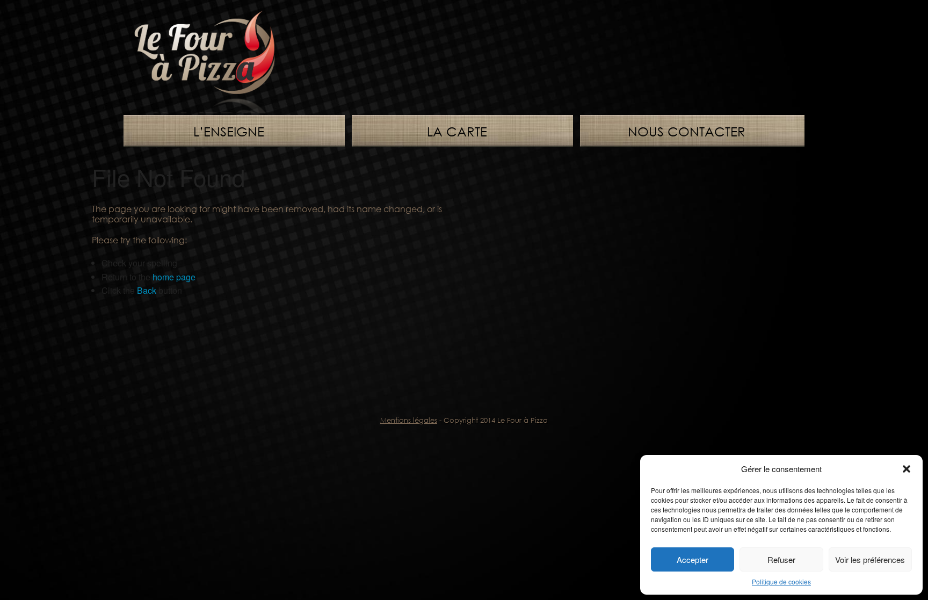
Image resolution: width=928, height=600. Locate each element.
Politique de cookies (781, 581)
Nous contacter (686, 131)
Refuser (781, 559)
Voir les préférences (870, 559)
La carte (457, 131)
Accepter (692, 559)
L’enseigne (228, 131)
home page (174, 277)
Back (146, 290)
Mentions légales (408, 420)
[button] (906, 469)
